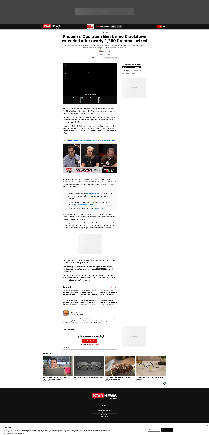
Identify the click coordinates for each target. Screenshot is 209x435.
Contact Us (104, 405)
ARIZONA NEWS (104, 32)
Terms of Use (45, 431)
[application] (90, 158)
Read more (97, 322)
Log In (159, 26)
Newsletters (136, 67)
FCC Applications (104, 419)
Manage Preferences (154, 429)
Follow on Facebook (104, 410)
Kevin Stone (75, 312)
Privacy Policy (52, 431)
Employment (104, 416)
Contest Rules (104, 408)
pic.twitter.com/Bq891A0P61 (84, 205)
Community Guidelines (94, 344)
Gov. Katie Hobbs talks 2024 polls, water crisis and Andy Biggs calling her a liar (92, 140)
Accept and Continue (167, 429)
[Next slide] (113, 73)
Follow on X (104, 412)
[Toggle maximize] (115, 65)
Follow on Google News (112, 57)
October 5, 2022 (99, 209)
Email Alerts (104, 414)
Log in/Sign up (125, 70)
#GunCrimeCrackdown (95, 194)
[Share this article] (96, 57)
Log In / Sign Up (89, 341)
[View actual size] (111, 65)
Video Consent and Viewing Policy (93, 431)
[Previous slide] (66, 73)
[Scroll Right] (115, 287)
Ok (207, 425)
